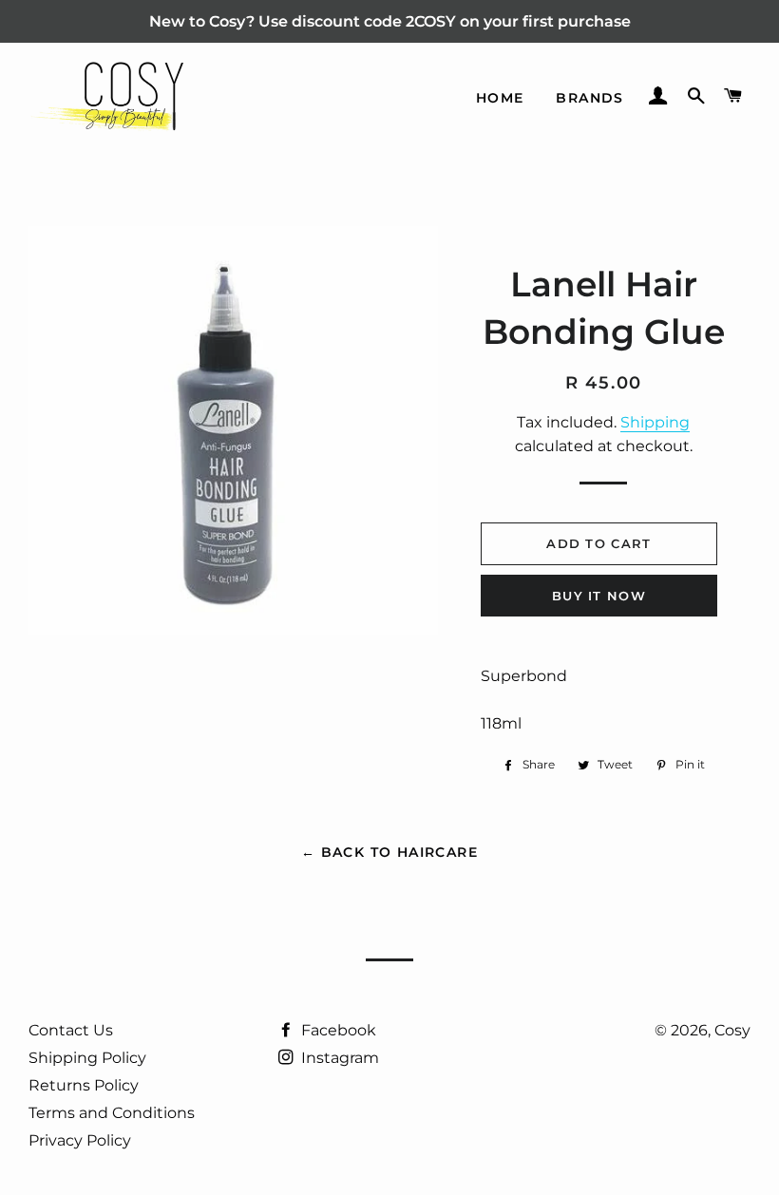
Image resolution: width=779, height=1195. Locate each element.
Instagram (338, 1058)
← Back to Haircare (389, 852)
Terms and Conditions (111, 1113)
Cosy (732, 1030)
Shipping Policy (87, 1058)
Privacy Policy (79, 1140)
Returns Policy (83, 1085)
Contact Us (70, 1030)
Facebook (336, 1030)
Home (500, 97)
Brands (589, 97)
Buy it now (599, 595)
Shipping (655, 422)
